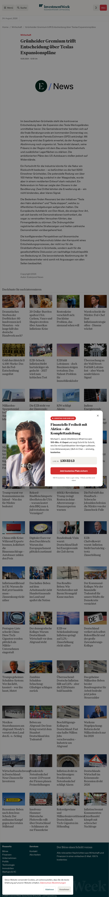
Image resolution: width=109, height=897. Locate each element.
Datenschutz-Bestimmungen (53, 882)
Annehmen (64, 889)
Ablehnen (49, 889)
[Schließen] (97, 415)
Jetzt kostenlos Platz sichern (74, 470)
